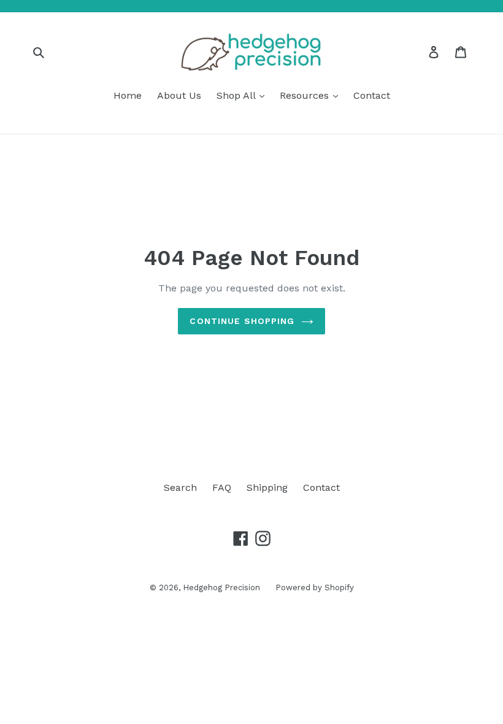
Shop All (237, 95)
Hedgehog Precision (221, 587)
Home (127, 95)
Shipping (267, 487)
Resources (306, 95)
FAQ (221, 487)
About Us (179, 95)
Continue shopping (242, 321)
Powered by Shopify (314, 587)
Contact (371, 95)
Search (180, 487)
